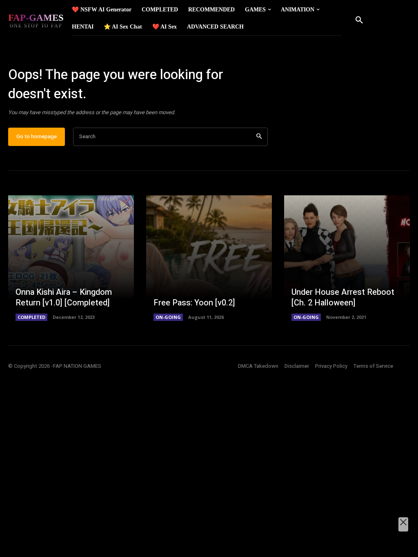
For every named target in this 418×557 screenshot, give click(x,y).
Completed (31, 317)
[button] (359, 20)
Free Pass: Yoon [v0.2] (194, 303)
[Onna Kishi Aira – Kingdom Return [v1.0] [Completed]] (71, 258)
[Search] (259, 137)
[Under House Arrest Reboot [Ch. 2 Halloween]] (347, 258)
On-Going (168, 317)
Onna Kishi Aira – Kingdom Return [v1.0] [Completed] (64, 297)
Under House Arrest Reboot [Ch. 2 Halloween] (342, 297)
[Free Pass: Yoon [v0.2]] (209, 258)
